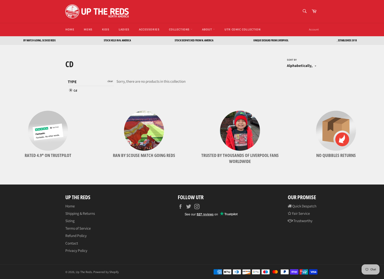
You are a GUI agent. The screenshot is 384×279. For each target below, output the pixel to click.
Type (72, 82)
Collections (179, 29)
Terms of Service (78, 228)
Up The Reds (84, 272)
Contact (71, 243)
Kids (105, 29)
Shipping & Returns (80, 213)
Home (69, 29)
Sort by (292, 60)
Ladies (124, 29)
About (207, 29)
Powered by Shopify (106, 272)
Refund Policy (76, 236)
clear (110, 81)
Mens (88, 29)
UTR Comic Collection (242, 29)
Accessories (149, 29)
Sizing (70, 221)
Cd (75, 90)
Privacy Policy (76, 250)
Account (314, 30)
